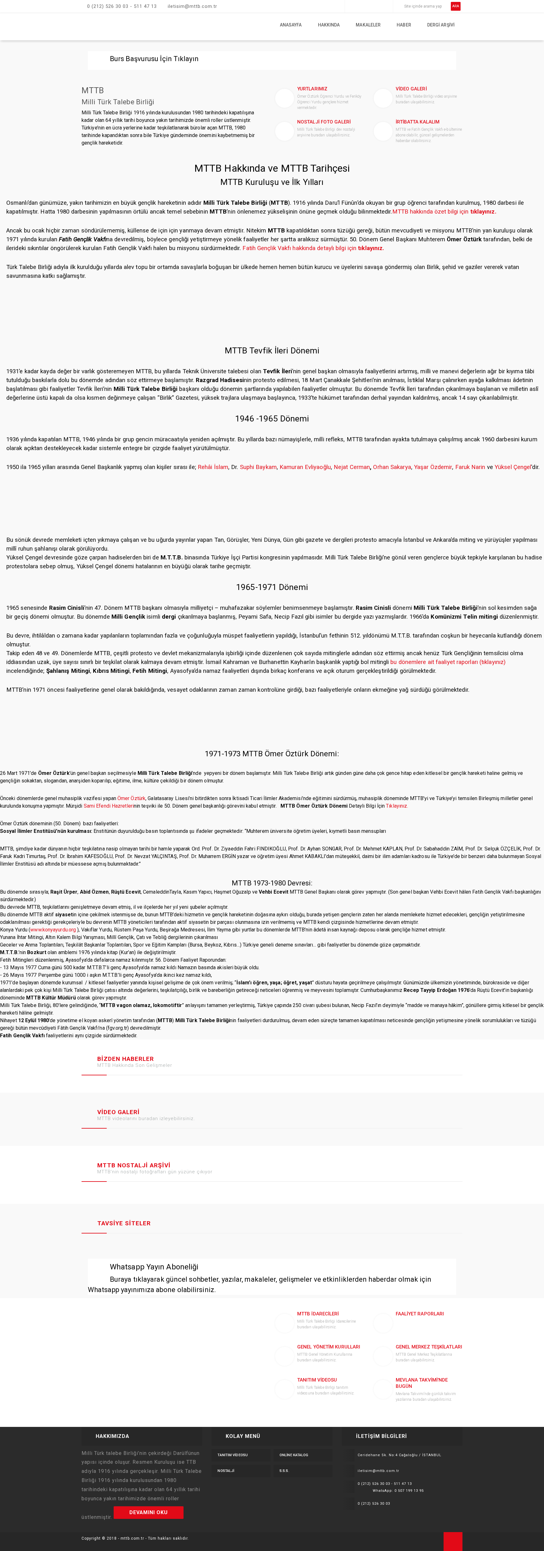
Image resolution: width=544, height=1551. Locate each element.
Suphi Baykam (258, 467)
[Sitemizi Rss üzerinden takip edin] (386, 6)
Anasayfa (291, 24)
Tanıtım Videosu (233, 1455)
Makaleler (368, 24)
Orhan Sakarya (392, 467)
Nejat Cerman (352, 467)
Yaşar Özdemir (433, 467)
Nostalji (226, 1471)
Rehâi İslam (213, 467)
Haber (404, 24)
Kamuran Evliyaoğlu (305, 467)
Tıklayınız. (397, 806)
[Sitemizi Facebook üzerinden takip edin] (351, 6)
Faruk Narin (470, 467)
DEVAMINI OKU (148, 1512)
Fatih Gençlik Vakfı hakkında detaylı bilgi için (313, 248)
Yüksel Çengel (513, 467)
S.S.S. (284, 1471)
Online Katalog (294, 1455)
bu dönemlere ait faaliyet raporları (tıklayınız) (448, 662)
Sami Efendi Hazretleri (109, 806)
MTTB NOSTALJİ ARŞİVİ (134, 1165)
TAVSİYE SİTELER (124, 1223)
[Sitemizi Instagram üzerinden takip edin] (369, 6)
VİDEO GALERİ (118, 1112)
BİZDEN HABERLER (125, 1058)
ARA (455, 6)
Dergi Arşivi (441, 24)
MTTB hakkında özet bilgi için (444, 211)
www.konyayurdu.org (53, 930)
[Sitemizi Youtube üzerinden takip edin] (378, 6)
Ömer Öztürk (131, 798)
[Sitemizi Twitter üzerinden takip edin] (360, 6)
